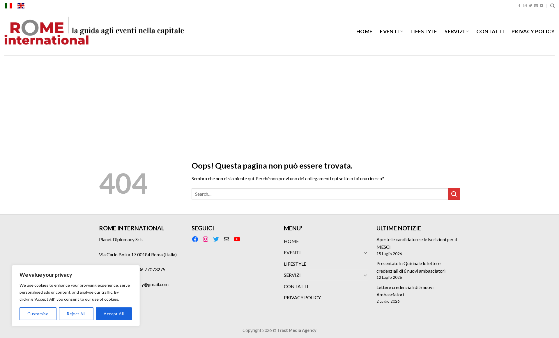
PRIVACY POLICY (533, 31)
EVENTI (389, 31)
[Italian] (8, 6)
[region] (76, 295)
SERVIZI (455, 31)
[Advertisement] (279, 99)
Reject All (76, 313)
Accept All (114, 313)
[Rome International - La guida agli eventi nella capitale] (94, 33)
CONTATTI (490, 31)
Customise (37, 313)
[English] (20, 6)
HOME (364, 31)
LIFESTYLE (424, 31)
